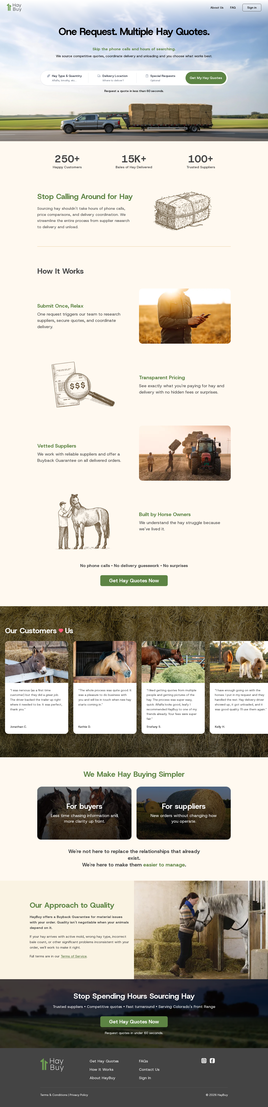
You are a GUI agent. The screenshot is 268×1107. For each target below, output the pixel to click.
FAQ (233, 7)
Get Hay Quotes (104, 1061)
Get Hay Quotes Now (134, 580)
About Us (216, 7)
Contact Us (149, 1069)
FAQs (143, 1061)
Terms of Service (74, 956)
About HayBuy (102, 1077)
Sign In (145, 1077)
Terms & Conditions (53, 1095)
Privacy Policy (79, 1095)
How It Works (101, 1069)
